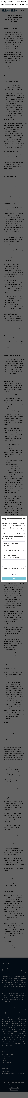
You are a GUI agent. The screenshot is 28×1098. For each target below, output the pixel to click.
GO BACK (14, 574)
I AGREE (13, 578)
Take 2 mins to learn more (18, 5)
